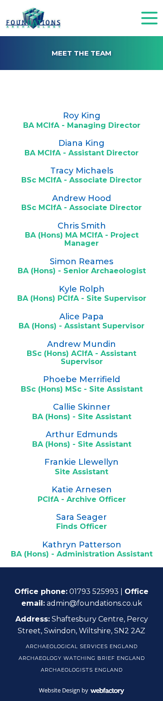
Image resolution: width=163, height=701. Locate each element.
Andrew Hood (81, 198)
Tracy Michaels (81, 171)
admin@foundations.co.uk (94, 603)
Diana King (81, 143)
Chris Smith (82, 226)
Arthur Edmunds (81, 434)
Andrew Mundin (81, 344)
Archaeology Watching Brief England (82, 658)
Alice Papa (81, 317)
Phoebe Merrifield (81, 379)
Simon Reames (81, 261)
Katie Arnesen (82, 490)
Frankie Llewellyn (81, 462)
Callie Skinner (81, 407)
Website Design (59, 690)
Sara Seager (81, 517)
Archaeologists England (82, 670)
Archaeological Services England (82, 646)
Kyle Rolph (82, 289)
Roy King (82, 116)
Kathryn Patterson (81, 545)
